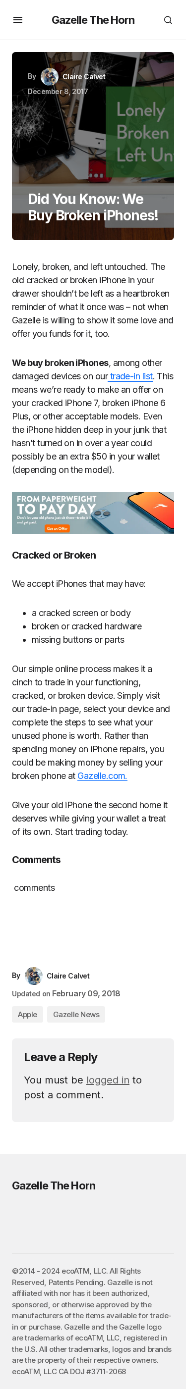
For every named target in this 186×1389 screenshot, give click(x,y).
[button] (18, 20)
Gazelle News (76, 1014)
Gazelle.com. (102, 776)
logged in (107, 1080)
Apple (27, 1014)
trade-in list (130, 376)
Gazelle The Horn (93, 19)
